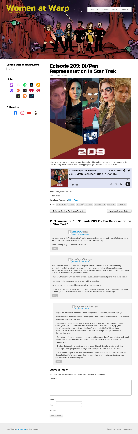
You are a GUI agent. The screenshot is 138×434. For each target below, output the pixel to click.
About (93, 9)
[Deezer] (26, 90)
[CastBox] (19, 90)
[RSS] (39, 85)
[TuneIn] (32, 96)
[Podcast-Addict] (26, 96)
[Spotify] (26, 85)
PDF (69, 200)
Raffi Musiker (111, 204)
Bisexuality (71, 204)
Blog (113, 9)
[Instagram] (22, 113)
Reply (55, 249)
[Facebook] (15, 113)
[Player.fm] (39, 90)
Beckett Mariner (61, 204)
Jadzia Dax (80, 204)
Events (123, 9)
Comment (54, 379)
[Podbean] (19, 96)
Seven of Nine (121, 204)
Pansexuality (89, 204)
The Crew (53, 75)
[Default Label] (29, 113)
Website (53, 410)
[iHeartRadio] (32, 90)
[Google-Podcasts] (19, 85)
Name (53, 400)
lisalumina (76, 231)
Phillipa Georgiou (100, 204)
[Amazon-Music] (12, 90)
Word (76, 200)
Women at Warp (37, 8)
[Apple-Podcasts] (12, 85)
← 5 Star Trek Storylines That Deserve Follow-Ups (67, 211)
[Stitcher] (32, 85)
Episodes (104, 9)
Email (52, 405)
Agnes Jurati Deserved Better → (119, 211)
